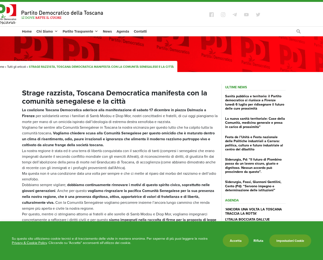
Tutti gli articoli (16, 66)
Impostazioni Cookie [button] (290, 241)
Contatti (140, 31)
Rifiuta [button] (258, 241)
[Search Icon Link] (298, 32)
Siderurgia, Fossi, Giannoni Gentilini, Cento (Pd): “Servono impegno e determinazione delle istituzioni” (253, 185)
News (107, 31)
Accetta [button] (236, 240)
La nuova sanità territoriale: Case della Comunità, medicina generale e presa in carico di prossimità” (255, 122)
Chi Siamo (44, 31)
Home (27, 31)
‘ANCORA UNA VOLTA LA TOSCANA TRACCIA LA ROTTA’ (253, 211)
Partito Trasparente (78, 31)
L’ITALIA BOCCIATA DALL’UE (247, 219)
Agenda (123, 31)
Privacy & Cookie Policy (29, 242)
